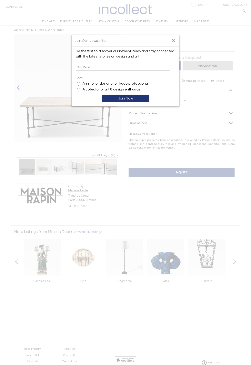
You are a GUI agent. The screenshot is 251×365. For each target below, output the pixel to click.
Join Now (125, 98)
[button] (173, 40)
